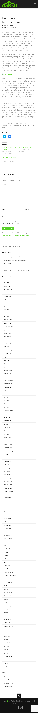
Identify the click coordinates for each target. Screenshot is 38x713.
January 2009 (8, 484)
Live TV (6, 589)
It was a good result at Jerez (12, 267)
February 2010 (8, 441)
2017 (5, 508)
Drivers (6, 555)
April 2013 (6, 346)
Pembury (6, 612)
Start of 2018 (7, 263)
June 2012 (7, 360)
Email (16, 209)
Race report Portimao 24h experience (15, 260)
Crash (5, 542)
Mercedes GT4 (8, 596)
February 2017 (8, 316)
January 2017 (8, 319)
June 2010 (7, 427)
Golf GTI (6, 569)
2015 (5, 505)
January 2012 (7, 373)
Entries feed (7, 680)
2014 (5, 501)
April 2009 (7, 474)
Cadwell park (7, 528)
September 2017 (8, 293)
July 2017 (6, 299)
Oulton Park (7, 609)
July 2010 (6, 424)
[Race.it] (10, 4)
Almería (6, 515)
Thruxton (6, 653)
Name (4, 209)
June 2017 (7, 303)
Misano (6, 599)
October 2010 (8, 414)
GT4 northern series (10, 575)
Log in (5, 676)
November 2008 (8, 491)
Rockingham (7, 633)
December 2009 (8, 447)
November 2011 (8, 380)
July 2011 (6, 390)
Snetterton (7, 646)
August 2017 (7, 296)
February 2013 (8, 350)
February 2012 (8, 370)
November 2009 (8, 451)
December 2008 (8, 488)
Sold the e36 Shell (25, 147)
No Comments (12, 28)
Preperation (7, 619)
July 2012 (6, 357)
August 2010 (7, 420)
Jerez (5, 585)
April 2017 (6, 309)
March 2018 (7, 286)
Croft (5, 545)
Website (28, 209)
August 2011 (7, 387)
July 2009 (6, 464)
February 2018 (8, 289)
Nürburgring (7, 606)
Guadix (6, 579)
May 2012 (6, 363)
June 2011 (6, 394)
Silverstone (7, 636)
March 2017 (7, 313)
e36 (5, 559)
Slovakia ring (7, 643)
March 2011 (7, 404)
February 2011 (8, 407)
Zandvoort (7, 666)
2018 (5, 511)
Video (5, 660)
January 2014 (8, 340)
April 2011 (6, 400)
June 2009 (7, 468)
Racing (6, 629)
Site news (7, 639)
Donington (7, 552)
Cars (5, 532)
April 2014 (6, 330)
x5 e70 (6, 663)
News (5, 602)
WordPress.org (8, 686)
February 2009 (8, 481)
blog (7, 25)
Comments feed (8, 683)
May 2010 (6, 431)
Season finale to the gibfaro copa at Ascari (17, 270)
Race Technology (9, 626)
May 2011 (6, 397)
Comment (5, 184)
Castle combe (8, 538)
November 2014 (8, 326)
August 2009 (7, 461)
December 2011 (8, 377)
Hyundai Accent (8, 582)
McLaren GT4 (8, 592)
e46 (5, 562)
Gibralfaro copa (8, 565)
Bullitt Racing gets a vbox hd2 (13, 257)
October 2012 (7, 353)
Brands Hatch (8, 525)
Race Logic (7, 623)
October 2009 (8, 454)
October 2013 (7, 343)
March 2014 (7, 333)
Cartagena (7, 535)
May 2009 (7, 471)
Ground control (8, 572)
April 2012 (6, 367)
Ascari (5, 522)
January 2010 (8, 444)
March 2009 (7, 478)
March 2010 (7, 437)
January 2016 (8, 323)
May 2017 (6, 306)
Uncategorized (8, 656)
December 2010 (8, 410)
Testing (6, 649)
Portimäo (6, 616)
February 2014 (8, 336)
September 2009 (8, 458)
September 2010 (8, 417)
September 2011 (8, 383)
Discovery (7, 548)
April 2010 (6, 434)
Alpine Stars (7, 518)
